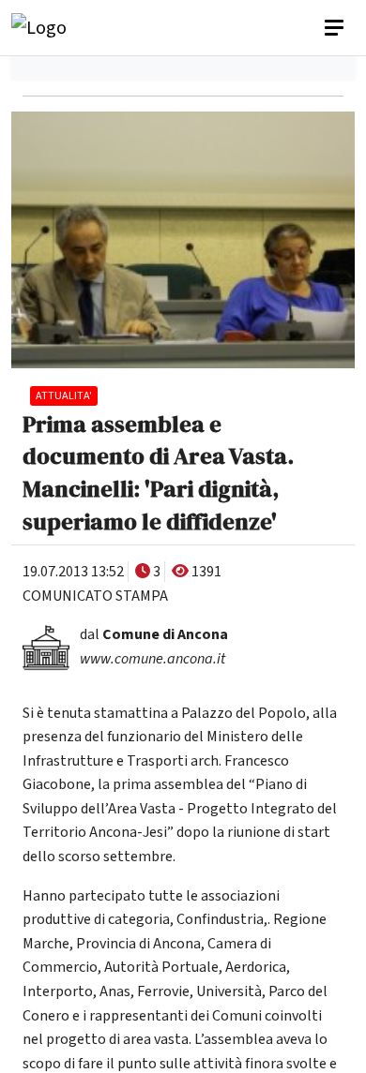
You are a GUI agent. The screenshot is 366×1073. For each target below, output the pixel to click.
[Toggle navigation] (336, 28)
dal (154, 634)
